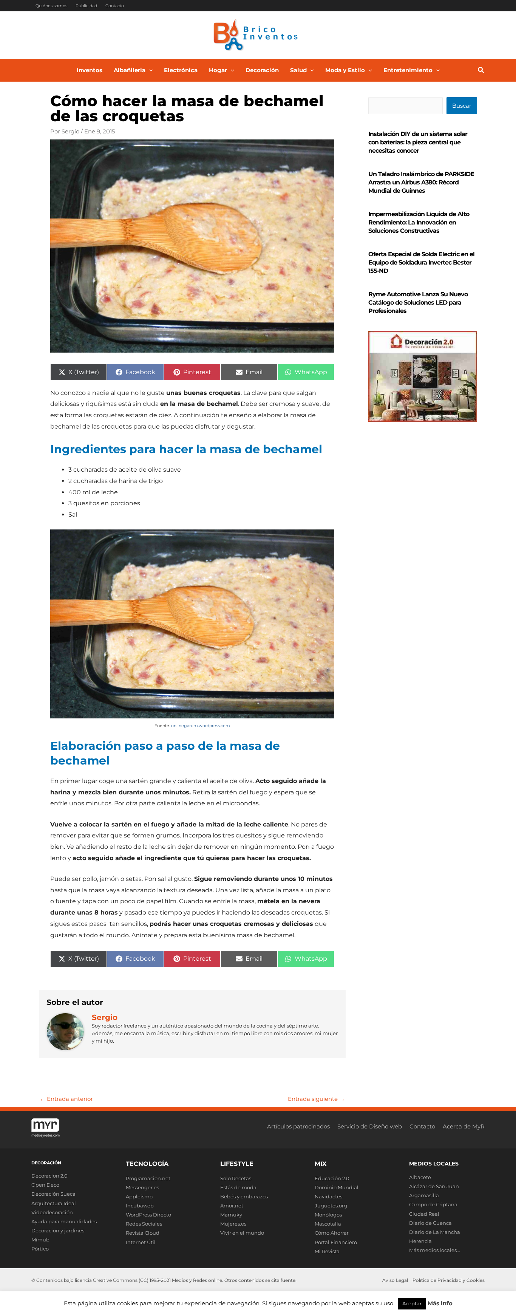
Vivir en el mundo (242, 1233)
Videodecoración (52, 1212)
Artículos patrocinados (298, 1126)
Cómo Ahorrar (332, 1233)
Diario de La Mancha (434, 1232)
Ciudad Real (424, 1214)
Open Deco (45, 1185)
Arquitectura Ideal (53, 1203)
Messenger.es (142, 1187)
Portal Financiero (336, 1242)
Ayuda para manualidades (64, 1221)
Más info (440, 1303)
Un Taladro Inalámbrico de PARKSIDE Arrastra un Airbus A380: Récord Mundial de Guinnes (421, 182)
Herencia (420, 1241)
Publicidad (86, 5)
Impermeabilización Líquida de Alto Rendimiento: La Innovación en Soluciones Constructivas (418, 222)
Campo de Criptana (433, 1204)
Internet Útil (141, 1242)
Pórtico (40, 1249)
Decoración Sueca (53, 1194)
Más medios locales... (434, 1250)
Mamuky (231, 1215)
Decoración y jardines (57, 1230)
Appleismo (139, 1196)
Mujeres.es (233, 1224)
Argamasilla (424, 1195)
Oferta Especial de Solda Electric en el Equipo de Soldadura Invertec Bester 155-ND (421, 262)
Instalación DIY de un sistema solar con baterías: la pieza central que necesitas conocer (417, 142)
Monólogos (328, 1215)
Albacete (420, 1177)
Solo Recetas (235, 1178)
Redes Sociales (144, 1224)
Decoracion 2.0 (49, 1176)
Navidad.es (328, 1196)
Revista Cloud (142, 1233)
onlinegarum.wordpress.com (200, 725)
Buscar (461, 105)
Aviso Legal (395, 1280)
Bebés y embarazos (244, 1196)
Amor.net (231, 1206)
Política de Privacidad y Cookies (448, 1280)
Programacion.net (148, 1178)
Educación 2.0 (332, 1178)
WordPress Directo (148, 1215)
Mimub (40, 1240)
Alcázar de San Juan (434, 1186)
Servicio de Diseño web (369, 1126)
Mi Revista (327, 1251)
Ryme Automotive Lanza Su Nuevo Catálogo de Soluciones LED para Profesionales (418, 302)
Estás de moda (238, 1187)
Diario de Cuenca (430, 1223)
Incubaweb (140, 1206)
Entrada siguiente (316, 1098)
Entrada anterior (66, 1098)
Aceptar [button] (412, 1303)
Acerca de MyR (464, 1126)
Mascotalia (328, 1224)
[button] (149, 70)
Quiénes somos (51, 5)
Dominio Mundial (336, 1187)
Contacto (114, 5)
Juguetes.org (331, 1206)
